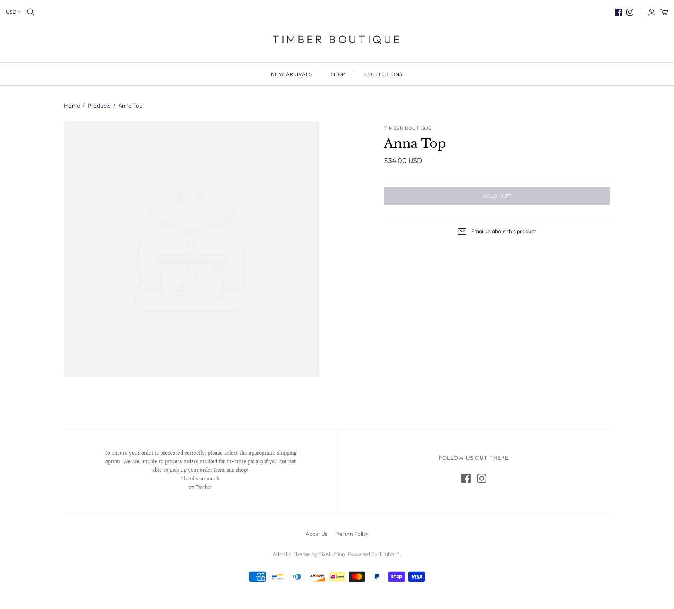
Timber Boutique (337, 39)
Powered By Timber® (374, 554)
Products (99, 105)
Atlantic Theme (291, 554)
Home (72, 105)
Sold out (497, 196)
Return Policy (352, 533)
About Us (316, 533)
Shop (338, 74)
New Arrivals (291, 74)
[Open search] (31, 12)
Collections (383, 74)
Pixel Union (331, 554)
